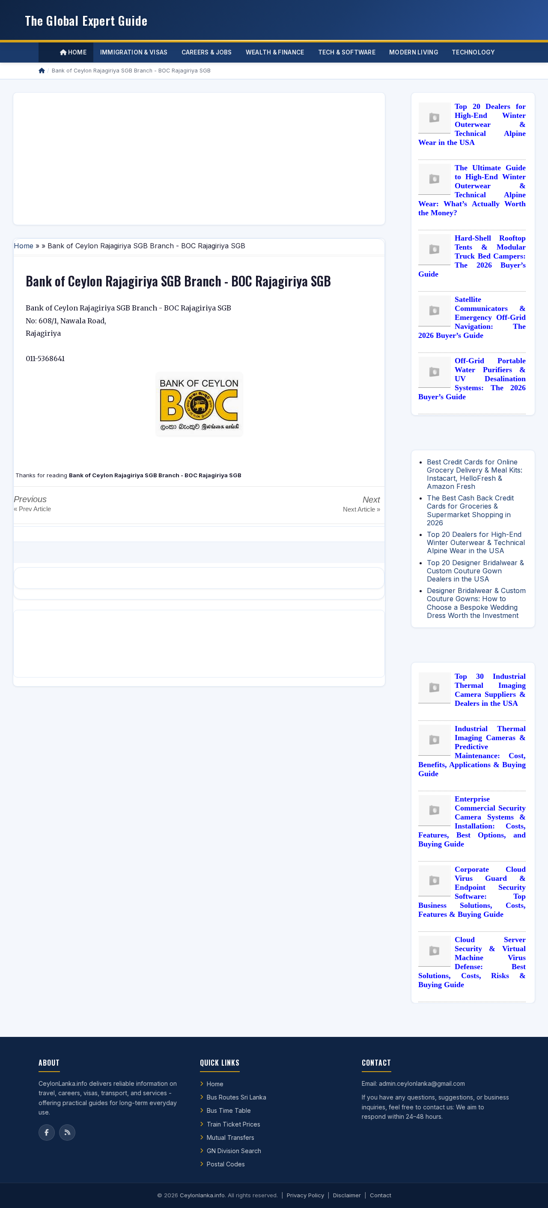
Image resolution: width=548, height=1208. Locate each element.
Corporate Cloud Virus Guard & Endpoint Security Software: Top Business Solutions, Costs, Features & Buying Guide (472, 892)
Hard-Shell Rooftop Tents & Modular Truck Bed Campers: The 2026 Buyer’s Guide (472, 256)
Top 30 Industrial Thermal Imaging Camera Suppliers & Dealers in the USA (490, 690)
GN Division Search (234, 1150)
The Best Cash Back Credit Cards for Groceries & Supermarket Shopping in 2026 (470, 510)
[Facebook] (47, 1132)
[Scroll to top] (528, 1190)
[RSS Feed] (67, 1132)
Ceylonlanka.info (202, 1195)
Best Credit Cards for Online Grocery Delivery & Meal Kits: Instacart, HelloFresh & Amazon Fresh (474, 474)
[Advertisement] (199, 159)
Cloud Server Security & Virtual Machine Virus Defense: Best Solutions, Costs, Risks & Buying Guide (472, 962)
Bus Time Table (229, 1110)
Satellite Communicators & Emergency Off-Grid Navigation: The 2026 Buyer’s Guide (472, 317)
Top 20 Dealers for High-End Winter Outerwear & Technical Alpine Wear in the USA (472, 124)
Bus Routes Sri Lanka (236, 1097)
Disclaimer (347, 1195)
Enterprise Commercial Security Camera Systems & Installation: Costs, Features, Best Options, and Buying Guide (472, 821)
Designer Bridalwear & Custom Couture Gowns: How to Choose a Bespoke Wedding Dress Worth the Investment (476, 603)
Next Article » (361, 509)
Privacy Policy (305, 1195)
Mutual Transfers (230, 1137)
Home (76, 52)
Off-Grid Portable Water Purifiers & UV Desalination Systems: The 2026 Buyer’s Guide (472, 378)
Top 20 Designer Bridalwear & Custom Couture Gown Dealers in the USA (475, 570)
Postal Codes (226, 1164)
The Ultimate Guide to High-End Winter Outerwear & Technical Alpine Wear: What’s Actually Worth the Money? (472, 190)
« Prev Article (32, 508)
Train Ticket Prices (233, 1124)
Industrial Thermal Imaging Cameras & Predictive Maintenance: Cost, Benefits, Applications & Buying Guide (472, 751)
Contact (380, 1195)
